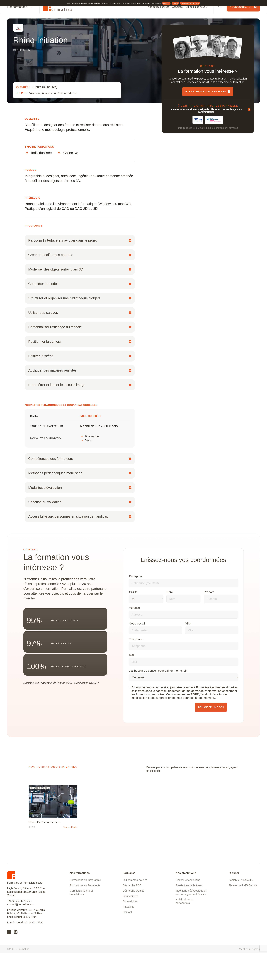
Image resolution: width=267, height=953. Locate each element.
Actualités (177, 7)
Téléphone (136, 639)
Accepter (166, 3)
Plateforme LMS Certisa (243, 885)
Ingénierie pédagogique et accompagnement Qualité (191, 892)
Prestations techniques (189, 885)
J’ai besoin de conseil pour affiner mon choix (158, 670)
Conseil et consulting (188, 880)
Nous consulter (90, 416)
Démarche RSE (132, 885)
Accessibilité (130, 901)
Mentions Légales (249, 949)
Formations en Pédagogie (85, 885)
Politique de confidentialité (190, 3)
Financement (130, 896)
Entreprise (135, 576)
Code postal (137, 623)
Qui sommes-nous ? (196, 7)
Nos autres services (158, 7)
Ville (188, 623)
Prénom (209, 592)
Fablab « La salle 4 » (241, 880)
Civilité (133, 592)
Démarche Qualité (133, 890)
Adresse (134, 607)
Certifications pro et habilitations (81, 892)
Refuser (175, 3)
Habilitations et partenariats (184, 901)
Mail (131, 655)
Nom (169, 592)
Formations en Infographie (85, 880)
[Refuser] (264, 3)
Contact (127, 912)
